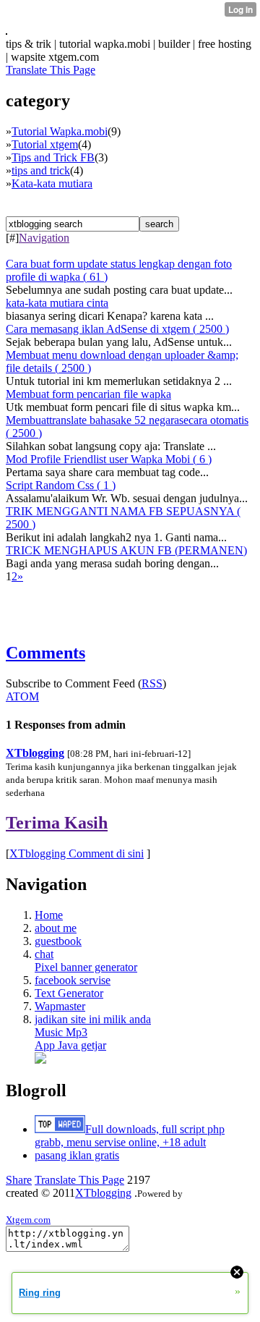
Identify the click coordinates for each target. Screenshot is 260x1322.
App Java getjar (70, 1045)
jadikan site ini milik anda (93, 1019)
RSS (152, 683)
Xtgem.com (28, 1219)
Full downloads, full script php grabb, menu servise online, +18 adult (130, 1135)
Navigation (44, 238)
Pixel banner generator (86, 967)
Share (19, 1180)
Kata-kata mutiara (52, 183)
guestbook (58, 941)
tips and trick (41, 170)
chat (44, 954)
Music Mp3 (61, 1032)
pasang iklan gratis (77, 1155)
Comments (45, 652)
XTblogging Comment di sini (76, 853)
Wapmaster (60, 1006)
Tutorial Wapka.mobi (60, 131)
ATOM (22, 696)
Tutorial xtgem (45, 144)
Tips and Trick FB (53, 157)
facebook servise (72, 980)
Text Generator (69, 993)
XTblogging (35, 753)
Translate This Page (50, 70)
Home (49, 915)
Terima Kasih (57, 822)
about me (56, 928)
